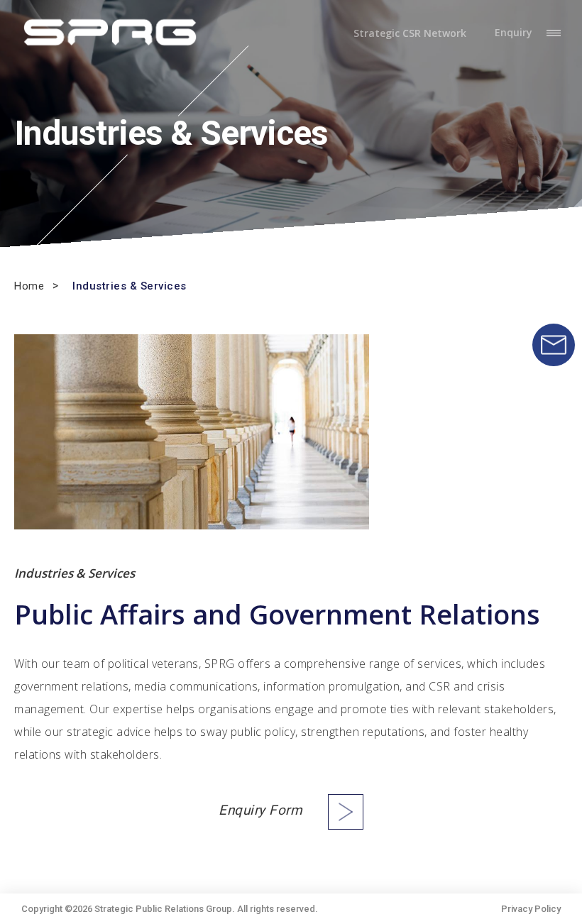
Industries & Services (129, 286)
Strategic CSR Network (409, 33)
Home (29, 286)
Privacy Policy (531, 908)
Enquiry (513, 33)
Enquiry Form (260, 810)
